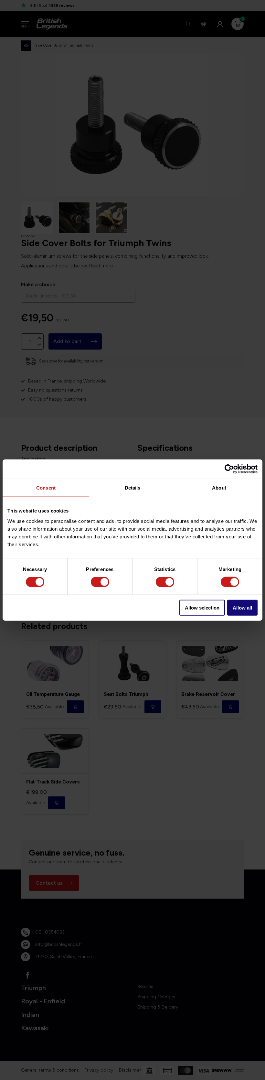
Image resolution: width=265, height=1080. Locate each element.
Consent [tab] (46, 488)
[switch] (100, 582)
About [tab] (219, 488)
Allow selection (202, 607)
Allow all (242, 607)
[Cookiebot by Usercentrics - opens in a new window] (229, 469)
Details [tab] (133, 488)
